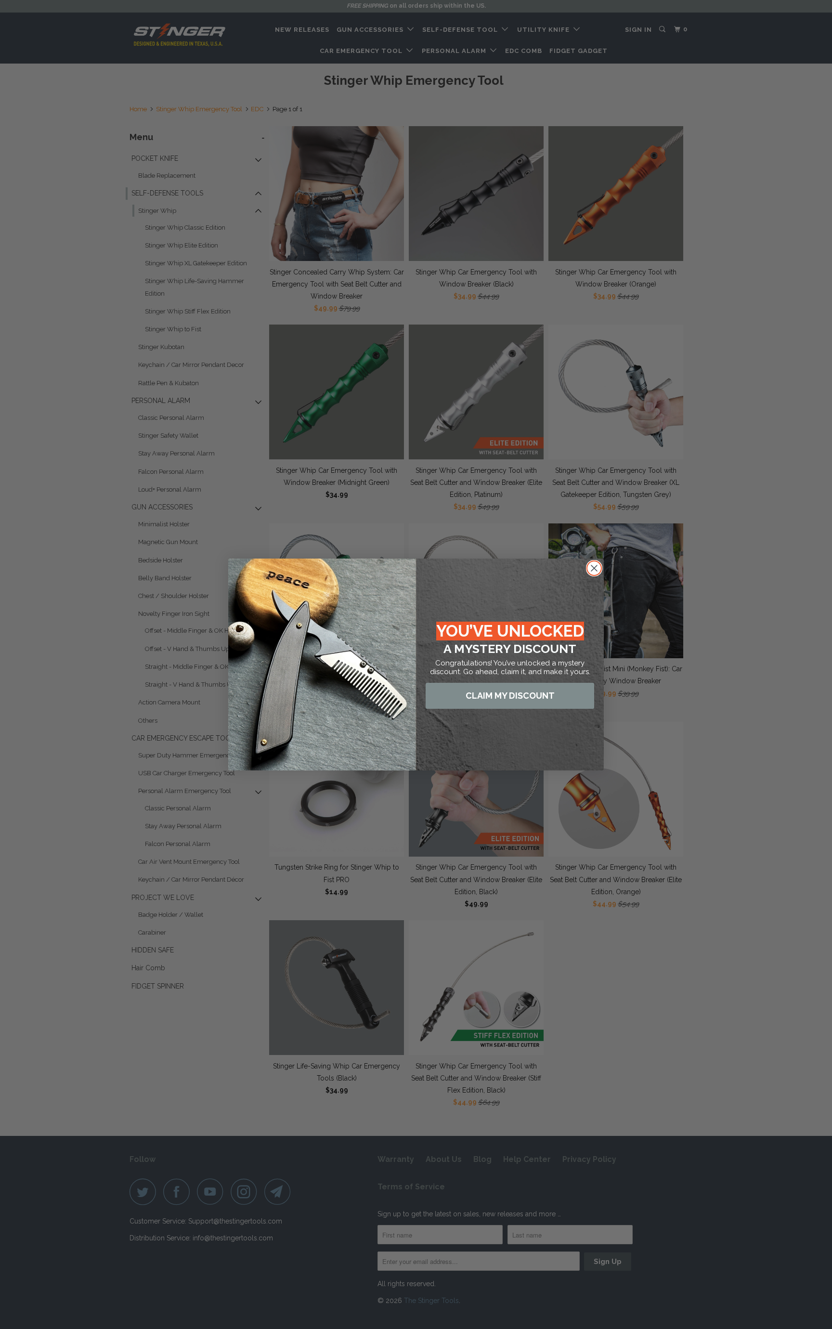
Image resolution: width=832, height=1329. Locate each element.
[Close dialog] (594, 568)
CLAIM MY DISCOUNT (510, 696)
